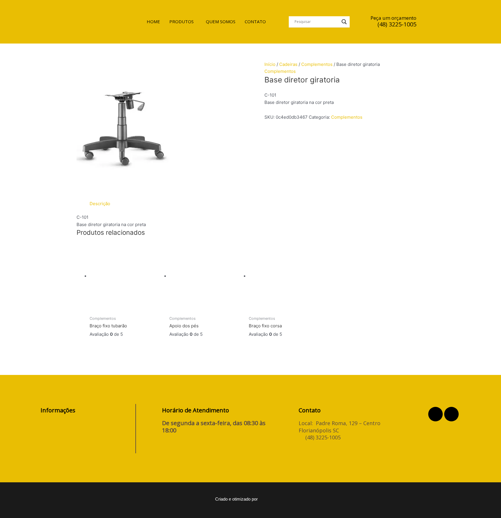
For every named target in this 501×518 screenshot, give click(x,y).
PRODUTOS (181, 21)
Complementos (317, 64)
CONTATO (255, 21)
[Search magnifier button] (344, 22)
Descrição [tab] (100, 203)
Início (269, 64)
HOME (153, 21)
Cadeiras (288, 64)
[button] (183, 21)
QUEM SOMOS (220, 21)
